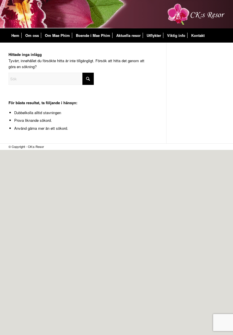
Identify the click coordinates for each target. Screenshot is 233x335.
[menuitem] (15, 35)
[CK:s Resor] (196, 14)
